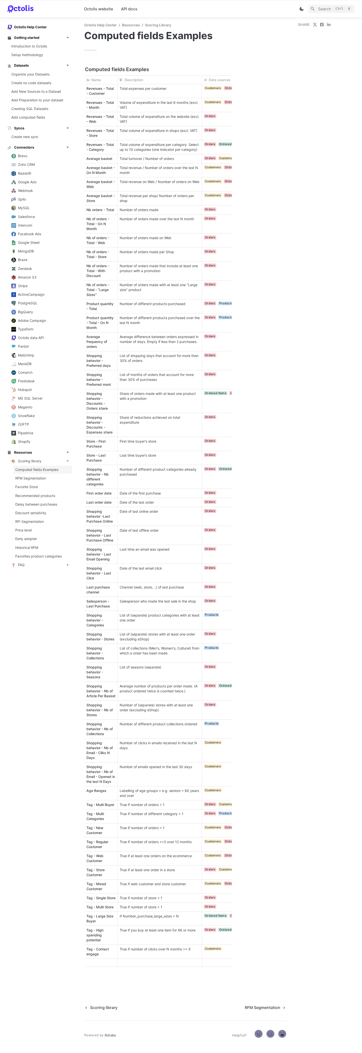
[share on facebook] (322, 25)
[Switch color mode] (301, 9)
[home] (41, 9)
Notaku (110, 1035)
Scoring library (158, 25)
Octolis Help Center (100, 25)
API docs (129, 8)
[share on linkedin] (329, 25)
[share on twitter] (315, 25)
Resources (131, 25)
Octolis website (98, 8)
